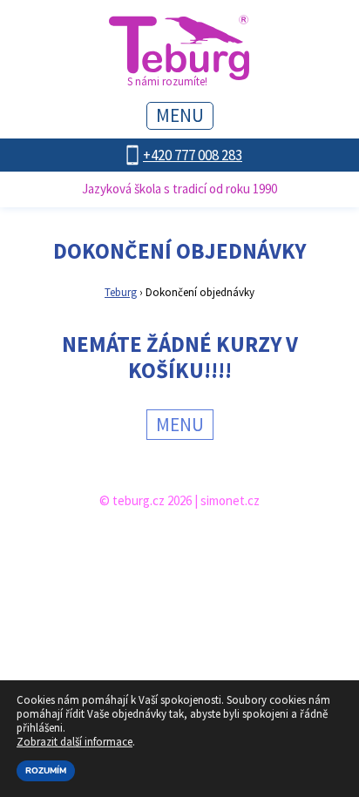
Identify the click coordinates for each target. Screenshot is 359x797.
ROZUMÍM (45, 771)
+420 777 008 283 (192, 155)
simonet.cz (230, 500)
